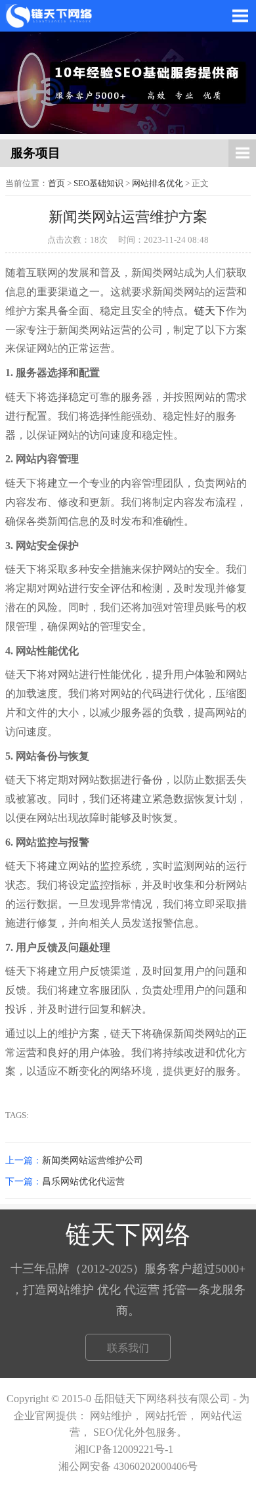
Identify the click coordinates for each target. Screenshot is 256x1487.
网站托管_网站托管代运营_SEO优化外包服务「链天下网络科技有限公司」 (53, 16)
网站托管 (166, 1415)
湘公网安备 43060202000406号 (128, 1466)
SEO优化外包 (124, 1432)
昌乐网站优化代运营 (83, 1181)
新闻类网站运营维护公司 (92, 1160)
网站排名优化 (157, 183)
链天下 (210, 310)
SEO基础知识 (98, 183)
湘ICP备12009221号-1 (124, 1449)
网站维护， (117, 1415)
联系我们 (128, 1347)
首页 (56, 183)
